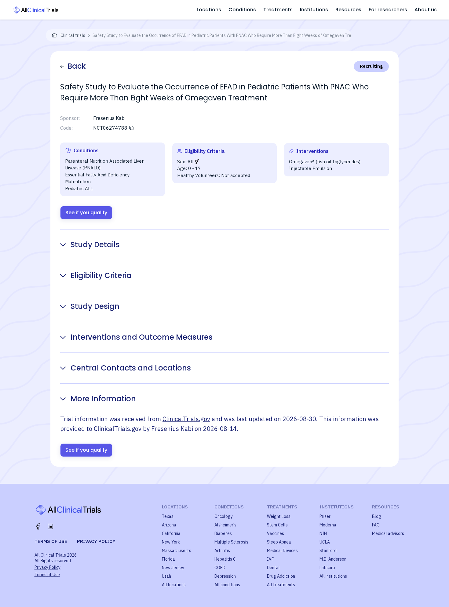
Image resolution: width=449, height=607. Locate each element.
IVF (270, 559)
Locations (209, 9)
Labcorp (327, 567)
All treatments (281, 584)
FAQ (376, 525)
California (171, 533)
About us (425, 9)
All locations (174, 584)
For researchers (388, 9)
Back (77, 66)
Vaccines (275, 533)
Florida (168, 559)
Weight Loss (278, 516)
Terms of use (51, 541)
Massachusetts (176, 550)
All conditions (227, 584)
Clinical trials (72, 35)
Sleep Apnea (279, 542)
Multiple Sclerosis (231, 542)
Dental (273, 567)
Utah (166, 576)
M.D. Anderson (332, 559)
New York (171, 542)
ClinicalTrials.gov (186, 419)
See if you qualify (86, 212)
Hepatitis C (225, 559)
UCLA (324, 542)
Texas (167, 516)
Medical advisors (388, 533)
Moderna (327, 525)
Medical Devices (282, 550)
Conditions (242, 9)
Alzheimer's (225, 525)
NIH (323, 533)
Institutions (314, 9)
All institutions (333, 576)
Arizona (169, 525)
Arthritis (222, 550)
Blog (376, 516)
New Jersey (173, 567)
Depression (225, 576)
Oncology (223, 516)
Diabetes (223, 533)
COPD (219, 567)
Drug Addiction (281, 576)
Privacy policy (96, 541)
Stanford (328, 550)
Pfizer (324, 516)
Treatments (278, 9)
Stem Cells (277, 525)
